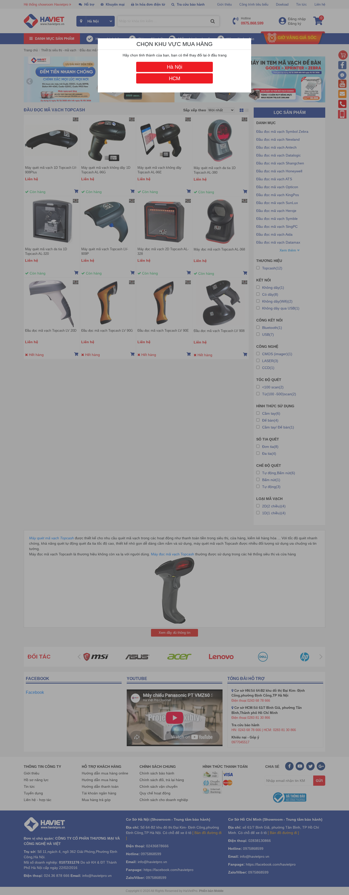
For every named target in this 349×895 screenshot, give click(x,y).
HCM (174, 78)
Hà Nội (174, 67)
